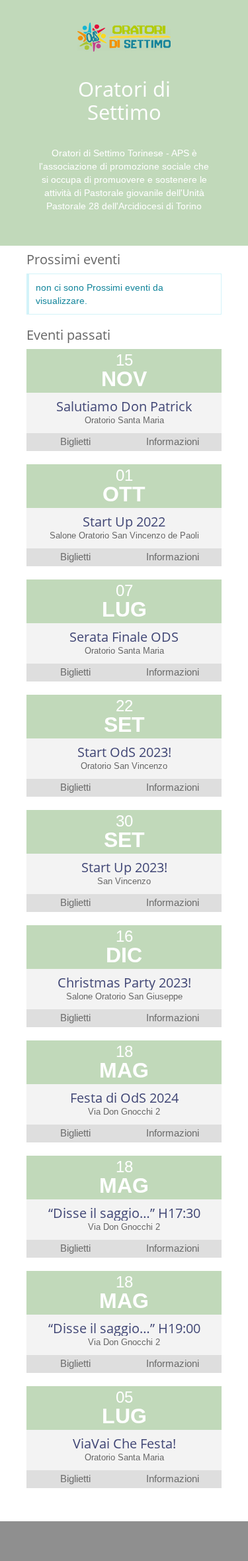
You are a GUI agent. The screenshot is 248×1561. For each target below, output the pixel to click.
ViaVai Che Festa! (124, 1443)
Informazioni (172, 441)
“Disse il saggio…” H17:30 (124, 1213)
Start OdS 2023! (124, 752)
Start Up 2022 (124, 521)
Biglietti (75, 441)
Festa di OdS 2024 (124, 1098)
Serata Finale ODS (124, 637)
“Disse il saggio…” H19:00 (124, 1328)
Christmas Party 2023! (124, 982)
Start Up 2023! (124, 867)
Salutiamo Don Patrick (124, 406)
